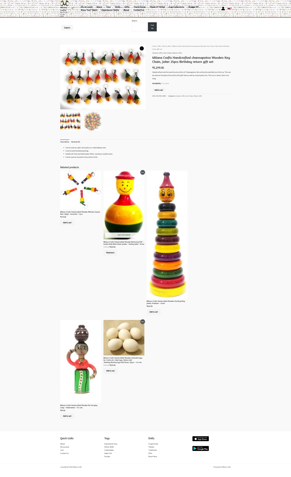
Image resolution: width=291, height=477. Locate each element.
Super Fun (108, 453)
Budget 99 (193, 7)
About (126, 10)
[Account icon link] (223, 8)
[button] (72, 8)
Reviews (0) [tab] (75, 142)
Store (99, 7)
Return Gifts (166, 46)
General (155, 53)
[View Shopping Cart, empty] (229, 8)
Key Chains (168, 53)
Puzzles (107, 456)
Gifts (126, 7)
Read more (110, 253)
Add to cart (159, 90)
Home (154, 46)
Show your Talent (89, 10)
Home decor (140, 7)
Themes (151, 447)
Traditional (152, 450)
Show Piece (152, 456)
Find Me (152, 26)
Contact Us (138, 10)
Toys (108, 7)
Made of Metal (157, 7)
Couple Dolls (153, 444)
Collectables (109, 450)
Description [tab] (64, 142)
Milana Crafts (63, 8)
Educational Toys (110, 444)
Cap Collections (176, 7)
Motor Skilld (109, 447)
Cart (62, 450)
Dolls (117, 7)
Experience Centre (110, 10)
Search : (135, 21)
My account (86, 7)
